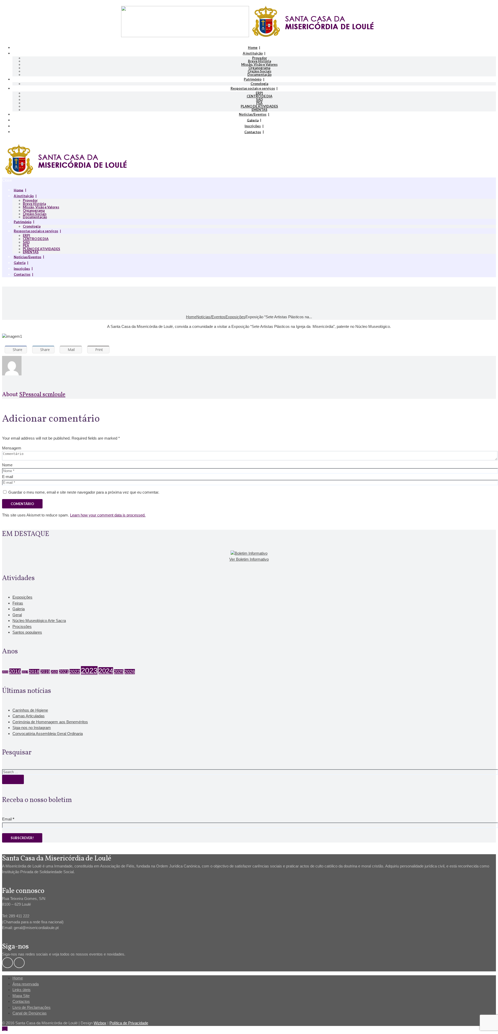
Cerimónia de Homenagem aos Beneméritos (50, 722)
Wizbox (100, 1023)
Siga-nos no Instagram (31, 727)
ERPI (259, 93)
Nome (7, 465)
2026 (130, 671)
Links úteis (21, 989)
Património (252, 79)
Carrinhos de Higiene (30, 710)
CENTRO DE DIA (259, 96)
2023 (89, 670)
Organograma (259, 68)
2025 (118, 671)
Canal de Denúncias (29, 1013)
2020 (54, 672)
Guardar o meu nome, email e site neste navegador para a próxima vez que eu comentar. (83, 492)
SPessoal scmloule (42, 395)
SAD (259, 99)
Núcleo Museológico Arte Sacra (39, 620)
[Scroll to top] (5, 1028)
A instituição (253, 53)
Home (253, 47)
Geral (17, 615)
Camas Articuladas (28, 716)
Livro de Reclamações (31, 1007)
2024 (106, 670)
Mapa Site (21, 995)
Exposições (235, 317)
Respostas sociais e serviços (253, 88)
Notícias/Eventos (252, 114)
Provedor (259, 58)
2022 (75, 671)
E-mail (7, 476)
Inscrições (253, 126)
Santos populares (27, 632)
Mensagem (11, 448)
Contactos (252, 132)
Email (8, 819)
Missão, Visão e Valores (259, 64)
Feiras (17, 603)
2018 (34, 671)
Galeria (253, 120)
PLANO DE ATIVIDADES (259, 106)
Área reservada (25, 984)
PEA (259, 103)
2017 (25, 672)
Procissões (22, 626)
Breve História (259, 61)
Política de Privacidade (128, 1023)
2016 (15, 671)
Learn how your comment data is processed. (108, 515)
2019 (45, 672)
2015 (5, 672)
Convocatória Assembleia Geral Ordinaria (47, 733)
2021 (63, 672)
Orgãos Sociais (259, 71)
